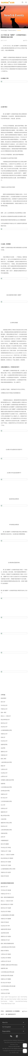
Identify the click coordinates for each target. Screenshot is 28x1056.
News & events (12, 30)
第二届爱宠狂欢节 (11, 1014)
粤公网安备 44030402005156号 (19, 1048)
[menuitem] (14, 1022)
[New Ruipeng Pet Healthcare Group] (10, 2)
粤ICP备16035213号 (6, 1048)
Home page (4, 30)
